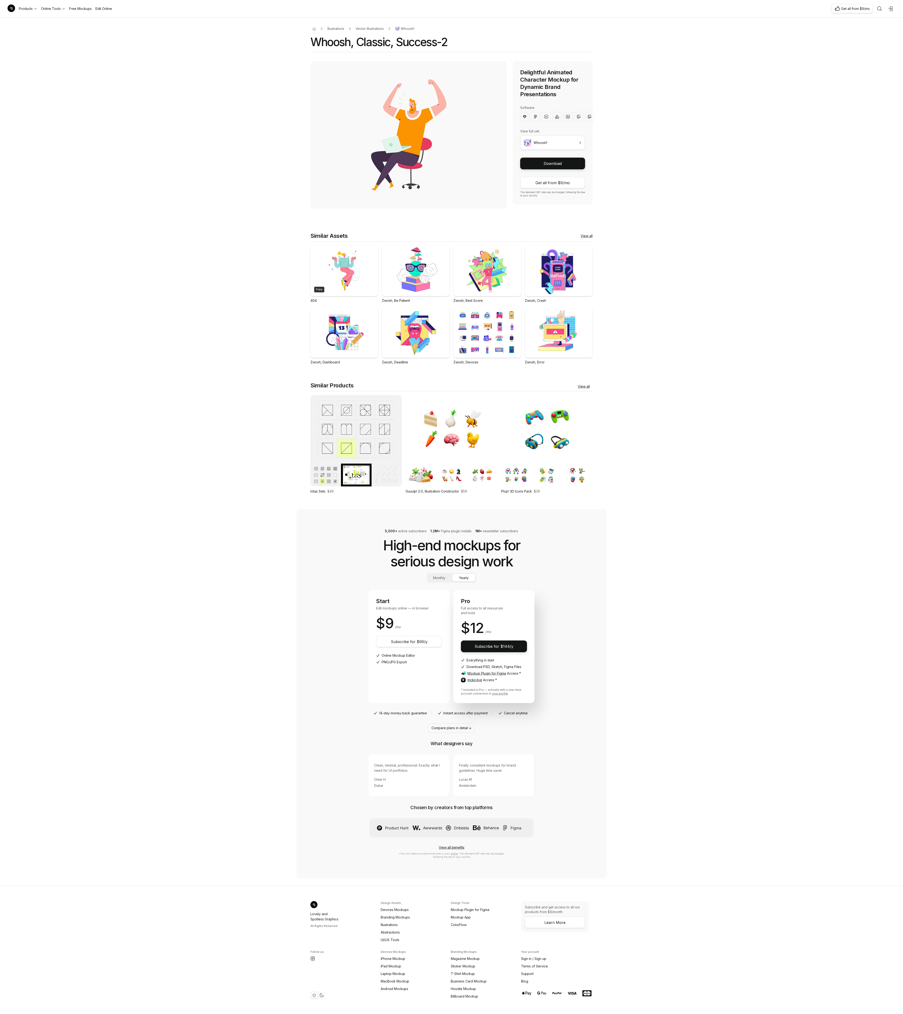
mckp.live (474, 680)
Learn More (555, 922)
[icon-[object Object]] (879, 8)
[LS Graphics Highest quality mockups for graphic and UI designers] (11, 8)
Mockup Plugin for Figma (486, 673)
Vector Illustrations (370, 29)
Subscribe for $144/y (494, 646)
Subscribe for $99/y (409, 641)
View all (587, 236)
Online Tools (51, 9)
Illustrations (335, 29)
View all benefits (451, 847)
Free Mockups (80, 9)
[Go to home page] (314, 29)
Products (26, 9)
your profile (500, 693)
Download (553, 163)
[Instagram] (312, 958)
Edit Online (103, 9)
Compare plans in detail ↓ (452, 728)
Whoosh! (407, 29)
